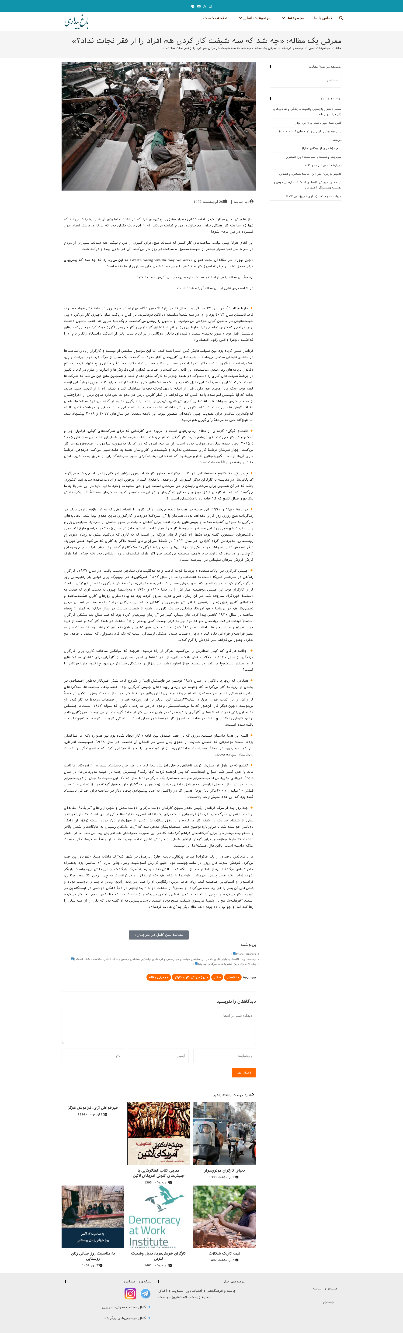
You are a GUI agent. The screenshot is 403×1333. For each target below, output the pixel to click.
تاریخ (175, 1297)
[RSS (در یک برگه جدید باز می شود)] (205, 6)
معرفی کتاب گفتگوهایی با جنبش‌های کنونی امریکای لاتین (158, 1173)
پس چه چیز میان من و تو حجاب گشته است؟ (310, 131)
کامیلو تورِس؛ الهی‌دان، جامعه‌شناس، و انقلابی (310, 174)
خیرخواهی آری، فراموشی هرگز (93, 1107)
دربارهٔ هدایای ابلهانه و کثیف (322, 165)
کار (216, 977)
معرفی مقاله (157, 977)
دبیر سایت (242, 202)
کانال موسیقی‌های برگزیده (125, 1318)
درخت (337, 140)
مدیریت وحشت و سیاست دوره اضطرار (313, 157)
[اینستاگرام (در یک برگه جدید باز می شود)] (210, 6)
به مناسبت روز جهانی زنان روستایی (93, 1256)
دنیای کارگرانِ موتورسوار (224, 1170)
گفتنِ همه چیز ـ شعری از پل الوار (318, 123)
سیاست (164, 1297)
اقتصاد (232, 977)
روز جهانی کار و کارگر (189, 977)
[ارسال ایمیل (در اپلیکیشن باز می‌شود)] (199, 6)
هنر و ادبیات (201, 1291)
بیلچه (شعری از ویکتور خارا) (321, 148)
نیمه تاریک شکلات (224, 1253)
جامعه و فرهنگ (224, 1291)
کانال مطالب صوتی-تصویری (124, 1307)
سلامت (184, 1297)
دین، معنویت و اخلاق (174, 1291)
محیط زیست (200, 1297)
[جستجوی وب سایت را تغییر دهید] (341, 18)
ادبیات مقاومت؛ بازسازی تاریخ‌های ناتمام (313, 196)
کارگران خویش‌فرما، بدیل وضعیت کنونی (158, 1256)
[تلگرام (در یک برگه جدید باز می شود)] (193, 6)
